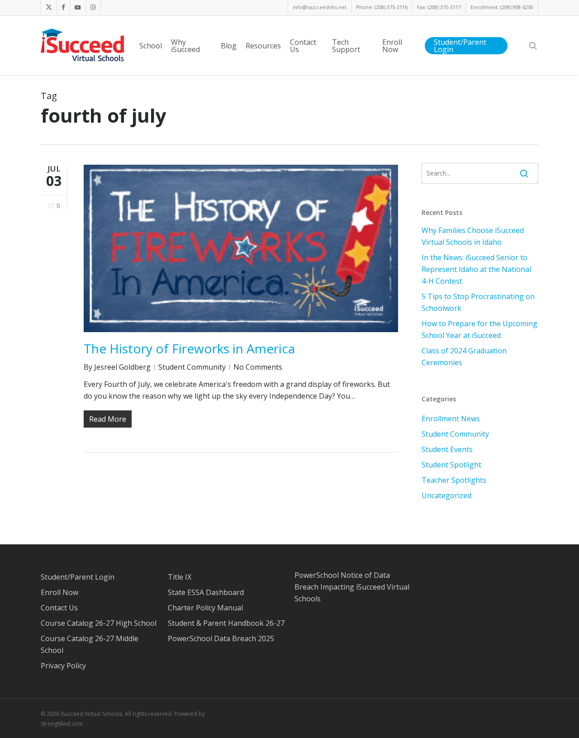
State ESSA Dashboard (206, 592)
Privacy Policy (63, 666)
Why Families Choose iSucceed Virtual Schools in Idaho (473, 236)
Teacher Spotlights (454, 480)
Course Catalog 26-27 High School (99, 623)
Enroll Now (59, 592)
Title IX (179, 577)
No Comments (257, 367)
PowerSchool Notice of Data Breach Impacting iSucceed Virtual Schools (351, 587)
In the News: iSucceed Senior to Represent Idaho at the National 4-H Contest (476, 269)
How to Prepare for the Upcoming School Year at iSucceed (479, 329)
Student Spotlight (451, 465)
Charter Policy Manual (205, 608)
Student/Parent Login (77, 577)
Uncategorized (446, 495)
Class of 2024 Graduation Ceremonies (464, 356)
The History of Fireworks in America (189, 348)
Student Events (447, 449)
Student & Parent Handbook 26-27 (226, 623)
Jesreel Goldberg (122, 367)
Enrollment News (451, 419)
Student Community (192, 367)
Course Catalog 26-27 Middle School (89, 644)
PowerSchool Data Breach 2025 (221, 638)
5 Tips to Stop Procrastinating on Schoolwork (478, 302)
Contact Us (59, 608)
